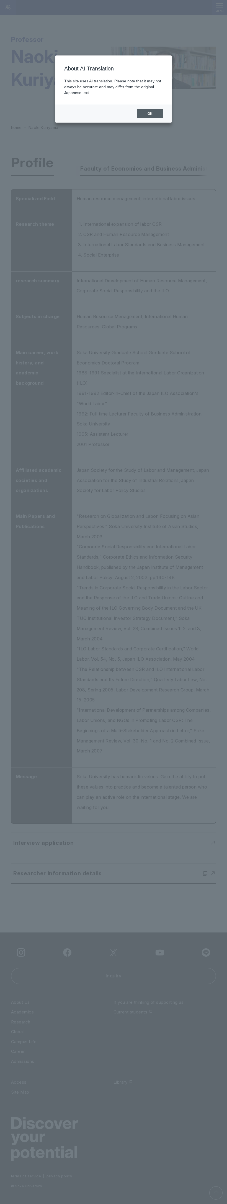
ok (150, 114)
